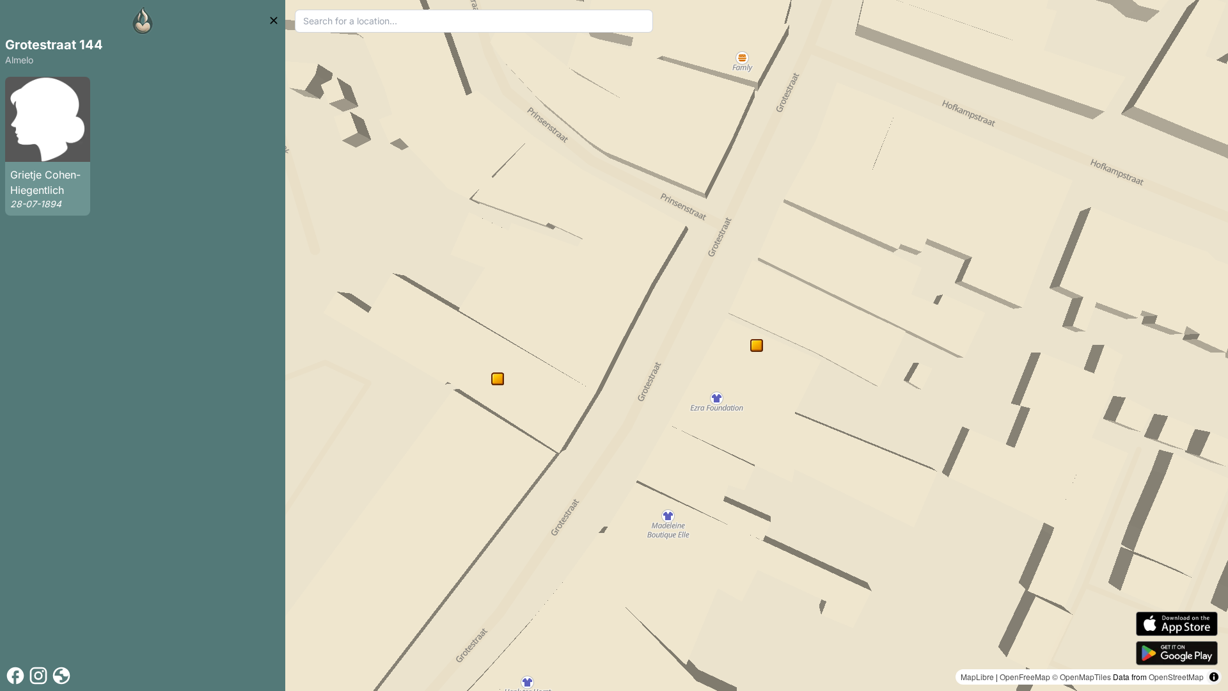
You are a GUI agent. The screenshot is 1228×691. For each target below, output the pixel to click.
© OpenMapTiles (1081, 676)
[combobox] (473, 21)
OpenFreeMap (1025, 676)
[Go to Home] (142, 20)
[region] (756, 345)
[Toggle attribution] (1214, 677)
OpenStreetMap (1176, 676)
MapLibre (977, 676)
